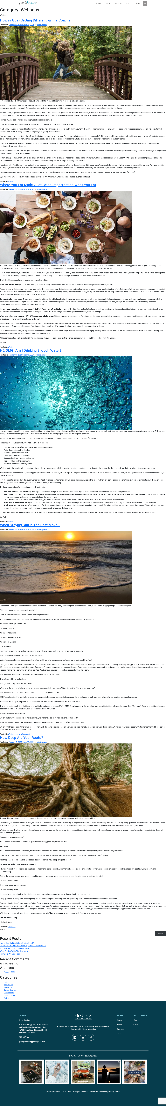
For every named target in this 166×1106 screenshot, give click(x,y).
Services (120, 1029)
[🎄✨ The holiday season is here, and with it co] (134, 1072)
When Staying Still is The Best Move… (30, 525)
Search (2, 929)
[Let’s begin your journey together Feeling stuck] (109, 1072)
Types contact (9, 995)
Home (98, 3)
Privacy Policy (113, 1092)
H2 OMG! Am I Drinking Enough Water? (30, 350)
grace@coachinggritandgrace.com (32, 1041)
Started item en (10, 990)
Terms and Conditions (98, 1092)
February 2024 (9, 972)
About (107, 3)
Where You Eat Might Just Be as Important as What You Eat (48, 185)
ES (145, 3)
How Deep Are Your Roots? (21, 737)
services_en (8, 984)
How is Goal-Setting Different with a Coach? (35, 20)
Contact (137, 3)
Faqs (6, 982)
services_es (8, 987)
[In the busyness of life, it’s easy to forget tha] (31, 1072)
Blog (127, 3)
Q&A (119, 1033)
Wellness (11, 181)
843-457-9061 (24, 1037)
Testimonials (9, 992)
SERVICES (118, 3)
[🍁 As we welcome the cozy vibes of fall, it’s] (83, 1072)
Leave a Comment (22, 734)
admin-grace (42, 24)
